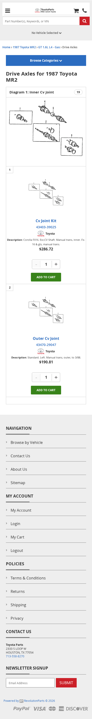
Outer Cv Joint (46, 338)
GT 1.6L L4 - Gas (49, 47)
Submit (66, 682)
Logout (17, 550)
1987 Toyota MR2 (24, 47)
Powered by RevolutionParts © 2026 (29, 701)
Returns (18, 591)
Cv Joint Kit (46, 220)
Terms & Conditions (28, 578)
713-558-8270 (15, 656)
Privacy (17, 618)
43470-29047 (46, 344)
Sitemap (18, 482)
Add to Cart (46, 277)
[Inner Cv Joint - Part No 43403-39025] (46, 192)
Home (6, 47)
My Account (21, 510)
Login (15, 523)
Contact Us (20, 455)
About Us (19, 469)
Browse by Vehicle (27, 442)
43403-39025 (46, 227)
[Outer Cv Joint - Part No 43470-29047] (46, 309)
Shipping (18, 604)
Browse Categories (44, 60)
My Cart (17, 537)
